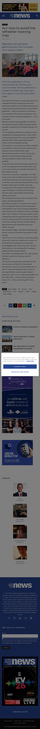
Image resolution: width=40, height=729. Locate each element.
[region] (20, 364)
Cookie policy (30, 361)
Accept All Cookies (20, 366)
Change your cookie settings (20, 371)
